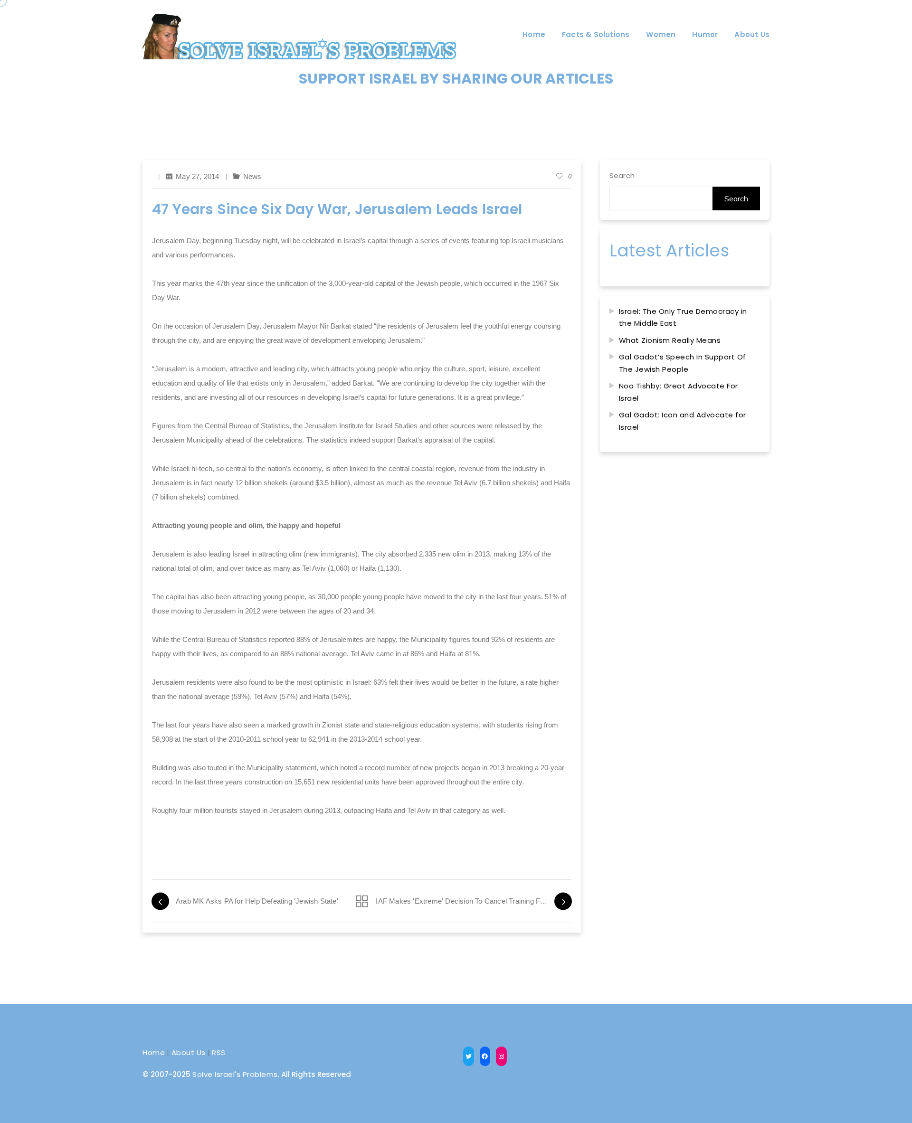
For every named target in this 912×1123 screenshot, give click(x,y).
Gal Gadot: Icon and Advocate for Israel (682, 421)
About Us (188, 1052)
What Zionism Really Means (670, 340)
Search (622, 175)
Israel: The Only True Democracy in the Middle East (683, 317)
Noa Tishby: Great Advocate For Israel (678, 392)
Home (153, 1052)
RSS (219, 1052)
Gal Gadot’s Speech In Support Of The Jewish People (682, 363)
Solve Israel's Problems (235, 1074)
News (252, 176)
